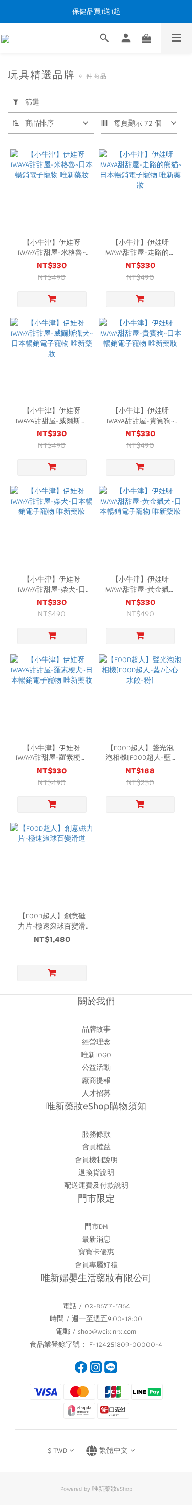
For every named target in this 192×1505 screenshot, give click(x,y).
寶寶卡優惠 (96, 1251)
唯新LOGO (96, 1054)
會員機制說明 (96, 1159)
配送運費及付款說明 (96, 1185)
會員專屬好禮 (96, 1264)
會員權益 (96, 1146)
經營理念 (96, 1041)
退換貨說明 (96, 1172)
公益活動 (96, 1067)
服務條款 (96, 1134)
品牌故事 (96, 1029)
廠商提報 (96, 1080)
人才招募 (96, 1093)
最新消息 (96, 1239)
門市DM (96, 1226)
